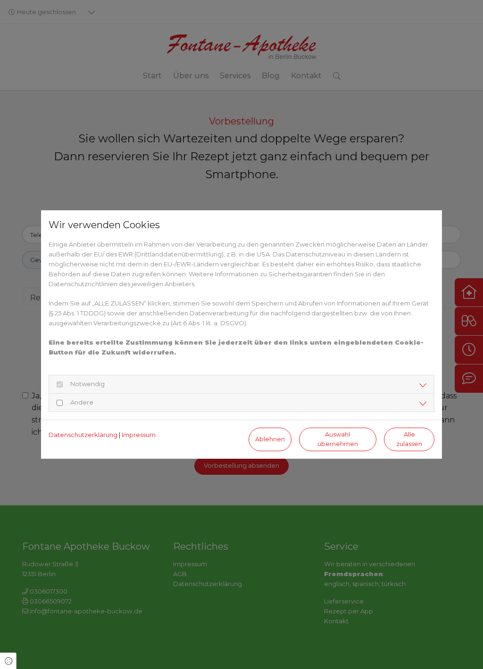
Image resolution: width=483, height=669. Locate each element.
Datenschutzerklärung (83, 434)
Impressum (139, 434)
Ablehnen (270, 439)
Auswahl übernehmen (337, 439)
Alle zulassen (409, 439)
